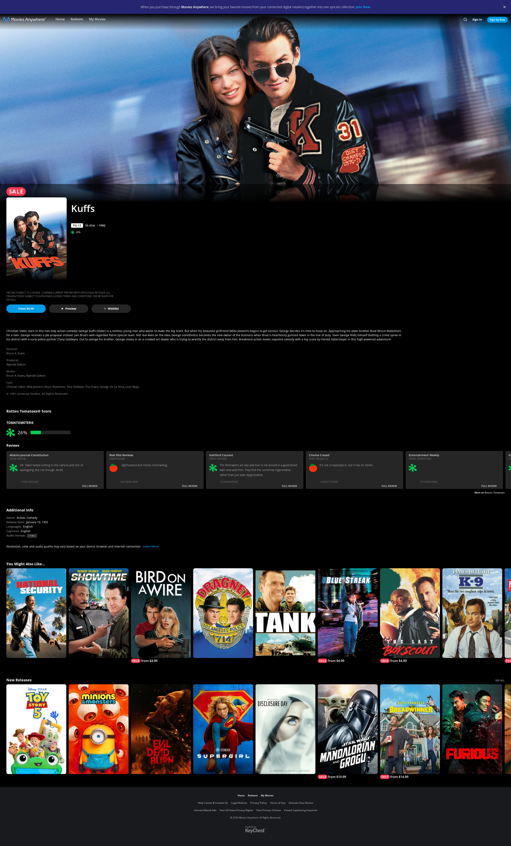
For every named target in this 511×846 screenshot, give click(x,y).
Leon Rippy (132, 387)
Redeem (77, 19)
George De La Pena (112, 387)
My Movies (97, 19)
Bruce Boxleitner (54, 387)
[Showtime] (99, 613)
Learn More (150, 546)
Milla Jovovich (35, 387)
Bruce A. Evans (15, 353)
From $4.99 (26, 308)
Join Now (363, 7)
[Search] (465, 19)
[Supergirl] (223, 729)
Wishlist (113, 308)
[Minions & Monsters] (99, 729)
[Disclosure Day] (285, 729)
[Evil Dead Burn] (161, 729)
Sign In (477, 19)
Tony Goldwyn (75, 387)
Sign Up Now (497, 19)
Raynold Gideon (16, 364)
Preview (70, 308)
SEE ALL (500, 680)
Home (60, 19)
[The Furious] (472, 729)
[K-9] (472, 613)
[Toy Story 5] (36, 729)
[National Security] (36, 613)
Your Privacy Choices (268, 810)
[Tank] (285, 613)
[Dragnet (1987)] (223, 613)
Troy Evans (91, 387)
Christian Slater (15, 387)
